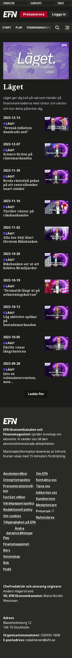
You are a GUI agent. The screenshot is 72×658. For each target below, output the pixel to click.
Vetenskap (11, 556)
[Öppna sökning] (57, 27)
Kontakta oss (46, 480)
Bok (6, 562)
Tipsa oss (43, 486)
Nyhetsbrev (45, 517)
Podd (7, 569)
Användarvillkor (15, 473)
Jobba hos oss (46, 492)
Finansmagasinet (16, 544)
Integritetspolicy (16, 480)
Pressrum (43, 511)
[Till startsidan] (10, 14)
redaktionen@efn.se (40, 640)
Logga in (59, 14)
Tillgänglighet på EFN (19, 522)
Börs (6, 550)
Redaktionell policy (18, 509)
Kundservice (45, 498)
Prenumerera (33, 14)
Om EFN (42, 473)
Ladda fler (36, 394)
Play (6, 538)
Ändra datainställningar (19, 530)
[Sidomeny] (67, 27)
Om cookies (12, 516)
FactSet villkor (14, 497)
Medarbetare (46, 505)
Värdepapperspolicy (18, 503)
